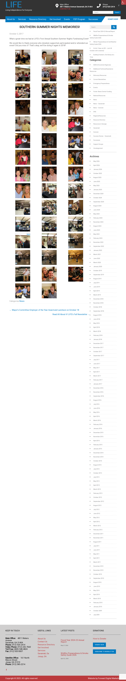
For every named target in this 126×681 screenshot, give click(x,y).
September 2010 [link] (98, 578)
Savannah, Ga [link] (43, 653)
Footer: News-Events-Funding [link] (102, 91)
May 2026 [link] (96, 161)
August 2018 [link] (97, 315)
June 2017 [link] (96, 363)
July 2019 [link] (96, 283)
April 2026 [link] (96, 165)
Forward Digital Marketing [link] (109, 678)
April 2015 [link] (96, 440)
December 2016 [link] (98, 388)
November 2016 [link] (98, 392)
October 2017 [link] (97, 351)
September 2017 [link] (98, 355)
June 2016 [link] (96, 408)
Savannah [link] (96, 128)
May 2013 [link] (96, 481)
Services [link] (22, 19)
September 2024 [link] (98, 202)
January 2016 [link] (97, 428)
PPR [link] (94, 112)
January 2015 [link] (97, 449)
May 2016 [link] (96, 412)
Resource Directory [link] (37, 19)
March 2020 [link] (97, 262)
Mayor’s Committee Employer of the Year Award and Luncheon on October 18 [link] (44, 310)
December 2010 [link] (98, 566)
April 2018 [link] (96, 327)
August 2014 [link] (97, 465)
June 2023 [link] (96, 230)
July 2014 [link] (96, 469)
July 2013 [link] (96, 477)
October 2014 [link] (97, 461)
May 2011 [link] (96, 554)
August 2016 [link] (97, 400)
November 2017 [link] (98, 347)
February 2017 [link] (97, 380)
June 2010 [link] (96, 586)
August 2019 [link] (97, 278)
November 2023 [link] (98, 222)
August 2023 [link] (97, 226)
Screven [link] (96, 132)
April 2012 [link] (96, 521)
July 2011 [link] (96, 546)
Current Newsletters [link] (99, 79)
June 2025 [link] (96, 181)
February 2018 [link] (97, 335)
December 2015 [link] (98, 432)
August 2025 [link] (97, 177)
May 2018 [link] (96, 323)
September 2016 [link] (98, 396)
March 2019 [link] (97, 295)
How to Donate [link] (99, 638)
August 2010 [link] (97, 582)
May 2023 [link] (96, 234)
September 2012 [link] (98, 501)
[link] (123, 2)
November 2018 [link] (98, 303)
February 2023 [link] (97, 238)
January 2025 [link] (97, 189)
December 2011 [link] (98, 534)
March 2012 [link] (97, 525)
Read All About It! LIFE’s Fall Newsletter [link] (71, 314)
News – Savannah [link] (99, 103)
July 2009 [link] (96, 615)
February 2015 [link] (97, 444)
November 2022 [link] (98, 242)
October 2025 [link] (97, 173)
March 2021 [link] (97, 254)
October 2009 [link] (97, 610)
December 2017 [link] (98, 343)
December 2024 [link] (98, 193)
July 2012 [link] (96, 509)
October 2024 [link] (97, 197)
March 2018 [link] (97, 331)
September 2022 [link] (98, 246)
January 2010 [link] (97, 606)
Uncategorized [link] (98, 148)
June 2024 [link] (96, 210)
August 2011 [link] (97, 542)
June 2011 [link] (96, 550)
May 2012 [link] (96, 517)
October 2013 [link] (97, 473)
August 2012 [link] (97, 505)
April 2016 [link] (96, 416)
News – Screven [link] (98, 108)
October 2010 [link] (97, 574)
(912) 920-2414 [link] (109, 7)
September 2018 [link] (98, 311)
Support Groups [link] (98, 144)
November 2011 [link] (98, 538)
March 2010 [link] (97, 598)
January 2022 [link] (97, 250)
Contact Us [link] (42, 641)
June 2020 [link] (96, 258)
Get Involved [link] (55, 19)
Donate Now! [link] (113, 19)
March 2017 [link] (97, 376)
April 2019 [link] (96, 291)
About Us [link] (11, 19)
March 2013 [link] (97, 489)
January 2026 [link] (97, 169)
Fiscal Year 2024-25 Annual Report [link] (104, 31)
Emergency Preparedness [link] (101, 83)
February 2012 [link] (97, 530)
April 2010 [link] (96, 594)
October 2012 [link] (97, 497)
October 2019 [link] (97, 270)
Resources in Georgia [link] (100, 124)
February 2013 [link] (97, 493)
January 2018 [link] (97, 339)
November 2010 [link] (98, 570)
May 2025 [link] (96, 185)
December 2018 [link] (98, 299)
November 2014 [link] (98, 457)
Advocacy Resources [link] (99, 75)
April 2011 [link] (96, 558)
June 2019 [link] (96, 287)
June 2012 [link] (96, 513)
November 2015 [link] (98, 436)
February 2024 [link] (97, 218)
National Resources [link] (99, 95)
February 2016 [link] (97, 424)
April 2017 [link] (96, 372)
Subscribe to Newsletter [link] (104, 651)
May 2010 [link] (96, 590)
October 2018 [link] (97, 307)
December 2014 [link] (98, 453)
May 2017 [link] (96, 368)
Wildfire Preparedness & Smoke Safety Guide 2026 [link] (74, 654)
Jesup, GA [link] (42, 656)
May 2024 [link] (96, 214)
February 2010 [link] (97, 602)
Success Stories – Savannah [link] (102, 136)
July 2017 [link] (96, 359)
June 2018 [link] (96, 319)
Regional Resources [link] (99, 116)
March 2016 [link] (97, 420)
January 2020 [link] (97, 266)
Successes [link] (93, 19)
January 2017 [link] (97, 384)
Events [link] (67, 19)
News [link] (21, 301)
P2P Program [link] (79, 19)
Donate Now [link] (99, 645)
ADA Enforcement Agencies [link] (102, 65)
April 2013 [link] (96, 485)
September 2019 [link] (98, 274)
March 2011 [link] (97, 562)
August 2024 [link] (97, 206)
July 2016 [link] (96, 404)
